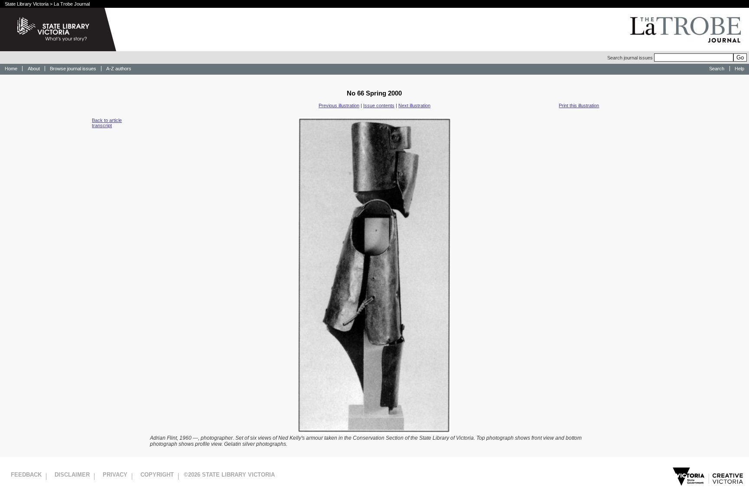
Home (11, 68)
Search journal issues (630, 57)
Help (739, 68)
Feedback (26, 474)
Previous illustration (339, 105)
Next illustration (414, 105)
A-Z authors (118, 68)
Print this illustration (579, 105)
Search (716, 68)
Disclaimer (72, 474)
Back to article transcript (107, 123)
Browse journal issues (73, 68)
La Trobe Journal (72, 4)
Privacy (115, 474)
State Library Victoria (27, 4)
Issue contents (378, 105)
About (34, 68)
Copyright (157, 474)
